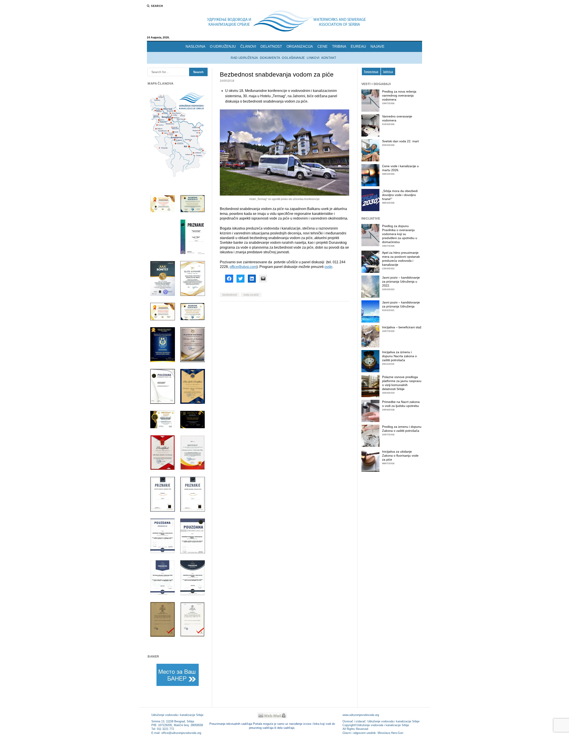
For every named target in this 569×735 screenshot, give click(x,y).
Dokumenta (270, 57)
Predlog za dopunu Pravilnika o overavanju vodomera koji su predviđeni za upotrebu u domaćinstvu (399, 234)
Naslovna (195, 46)
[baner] (178, 675)
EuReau (358, 46)
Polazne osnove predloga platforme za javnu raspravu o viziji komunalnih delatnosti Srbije (401, 383)
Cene (322, 46)
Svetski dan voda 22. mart (400, 141)
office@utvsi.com (243, 267)
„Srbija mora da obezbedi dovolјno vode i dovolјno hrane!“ (400, 195)
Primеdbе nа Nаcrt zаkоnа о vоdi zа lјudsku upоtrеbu (401, 404)
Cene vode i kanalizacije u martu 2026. (400, 168)
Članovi (248, 46)
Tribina (339, 46)
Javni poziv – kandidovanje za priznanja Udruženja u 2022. (401, 281)
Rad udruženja (244, 57)
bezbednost (229, 294)
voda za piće (251, 294)
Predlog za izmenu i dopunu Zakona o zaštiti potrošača (401, 428)
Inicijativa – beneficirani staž (401, 327)
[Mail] (272, 717)
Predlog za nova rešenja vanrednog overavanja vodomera (399, 95)
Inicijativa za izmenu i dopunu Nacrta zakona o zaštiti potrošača (399, 356)
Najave (378, 46)
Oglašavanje (293, 57)
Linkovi (313, 57)
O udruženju (223, 46)
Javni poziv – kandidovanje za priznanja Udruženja (401, 304)
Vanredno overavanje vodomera (397, 118)
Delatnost (271, 46)
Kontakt (329, 57)
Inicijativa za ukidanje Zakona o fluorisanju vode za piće (400, 455)
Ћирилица (371, 71)
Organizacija (300, 46)
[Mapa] (178, 135)
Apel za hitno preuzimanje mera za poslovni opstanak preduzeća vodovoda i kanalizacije (401, 258)
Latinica (388, 71)
